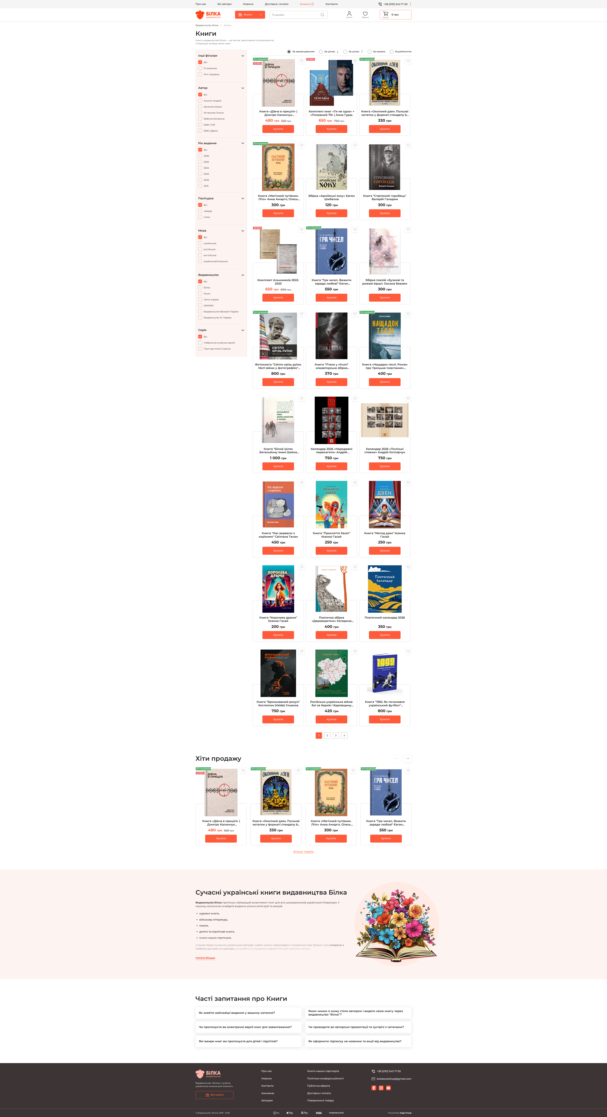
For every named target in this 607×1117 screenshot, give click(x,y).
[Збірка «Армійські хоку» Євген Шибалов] (331, 181)
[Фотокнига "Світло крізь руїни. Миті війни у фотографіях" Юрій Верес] (278, 350)
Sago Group (405, 1113)
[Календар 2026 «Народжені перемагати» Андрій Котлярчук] (331, 434)
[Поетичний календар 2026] (384, 603)
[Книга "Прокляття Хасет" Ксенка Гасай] (331, 518)
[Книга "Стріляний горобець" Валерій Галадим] (384, 181)
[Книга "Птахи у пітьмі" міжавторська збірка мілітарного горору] (331, 350)
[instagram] (381, 1088)
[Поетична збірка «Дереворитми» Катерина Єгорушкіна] (331, 603)
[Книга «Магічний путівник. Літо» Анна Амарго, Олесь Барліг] (278, 181)
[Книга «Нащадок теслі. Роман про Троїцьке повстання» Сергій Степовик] (384, 350)
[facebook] (373, 1088)
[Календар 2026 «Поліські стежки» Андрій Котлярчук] (384, 434)
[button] (407, 758)
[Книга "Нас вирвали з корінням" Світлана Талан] (278, 518)
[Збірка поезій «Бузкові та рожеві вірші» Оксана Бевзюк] (384, 265)
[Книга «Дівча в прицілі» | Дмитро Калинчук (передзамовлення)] (278, 97)
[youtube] (388, 1088)
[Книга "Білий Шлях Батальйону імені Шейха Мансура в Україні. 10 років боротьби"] (278, 434)
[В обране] (302, 61)
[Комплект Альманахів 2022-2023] (278, 265)
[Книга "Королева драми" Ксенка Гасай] (278, 603)
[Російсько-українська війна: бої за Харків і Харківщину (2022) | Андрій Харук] (331, 687)
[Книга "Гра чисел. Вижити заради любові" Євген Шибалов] (331, 265)
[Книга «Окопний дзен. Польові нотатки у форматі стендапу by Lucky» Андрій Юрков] (384, 97)
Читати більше (205, 957)
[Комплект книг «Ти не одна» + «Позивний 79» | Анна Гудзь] (331, 97)
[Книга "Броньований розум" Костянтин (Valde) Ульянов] (278, 687)
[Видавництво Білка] (208, 14)
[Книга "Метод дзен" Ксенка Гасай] (384, 518)
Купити (278, 128)
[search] (322, 15)
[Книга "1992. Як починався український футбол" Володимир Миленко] (384, 687)
